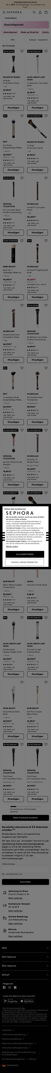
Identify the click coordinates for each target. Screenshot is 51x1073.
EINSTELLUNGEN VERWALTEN (24, 562)
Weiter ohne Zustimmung (15, 509)
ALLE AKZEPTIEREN (24, 554)
